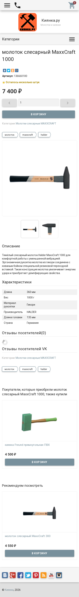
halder (44, 135)
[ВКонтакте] (4, 70)
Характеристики (17, 282)
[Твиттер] (29, 575)
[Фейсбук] (21, 575)
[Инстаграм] (60, 575)
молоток (10, 135)
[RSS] (44, 575)
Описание (11, 246)
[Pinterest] (37, 575)
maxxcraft (27, 135)
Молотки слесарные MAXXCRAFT (36, 123)
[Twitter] (8, 70)
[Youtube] (52, 575)
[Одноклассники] (12, 70)
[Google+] (13, 575)
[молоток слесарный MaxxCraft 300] (39, 512)
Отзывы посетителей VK (24, 349)
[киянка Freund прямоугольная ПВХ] (39, 421)
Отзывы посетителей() (24, 333)
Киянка (9, 589)
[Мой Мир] (16, 70)
